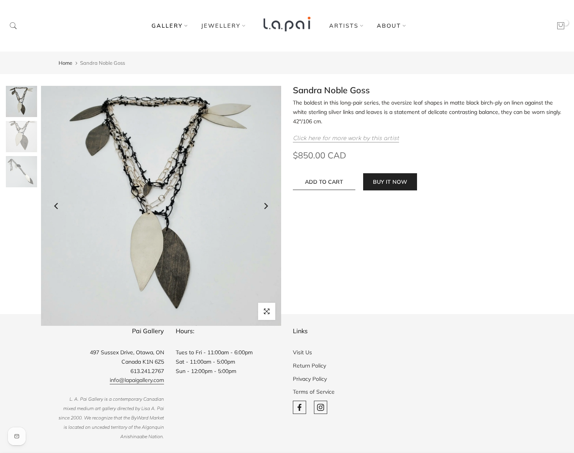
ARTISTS (343, 25)
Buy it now (390, 181)
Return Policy (309, 365)
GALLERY (167, 25)
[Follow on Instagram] (320, 407)
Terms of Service (314, 391)
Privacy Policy (310, 378)
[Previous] (56, 206)
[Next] (265, 206)
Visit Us (302, 352)
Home (65, 63)
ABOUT (389, 25)
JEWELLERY (221, 25)
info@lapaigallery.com (137, 380)
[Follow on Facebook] (299, 407)
